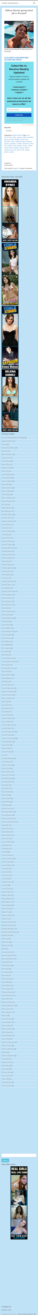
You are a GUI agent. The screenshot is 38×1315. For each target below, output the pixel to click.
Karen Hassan (6, 772)
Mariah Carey (6, 909)
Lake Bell (5, 852)
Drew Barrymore (7, 605)
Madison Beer (6, 892)
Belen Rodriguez (7, 498)
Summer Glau (6, 1072)
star (18, 150)
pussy (22, 148)
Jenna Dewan (6, 721)
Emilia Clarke (6, 615)
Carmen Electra (7, 531)
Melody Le (5, 919)
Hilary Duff (5, 701)
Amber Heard (6, 461)
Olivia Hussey (6, 979)
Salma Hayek (6, 1032)
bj (7, 139)
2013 (6, 137)
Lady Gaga (5, 845)
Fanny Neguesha (7, 658)
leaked (19, 146)
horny (31, 143)
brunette (7, 141)
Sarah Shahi (6, 1039)
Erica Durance (6, 638)
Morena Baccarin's (8, 959)
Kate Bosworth (6, 782)
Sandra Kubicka (7, 1035)
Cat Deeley (5, 534)
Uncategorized (6, 1082)
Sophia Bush (6, 1066)
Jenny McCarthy (7, 742)
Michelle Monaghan (8, 929)
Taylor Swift (5, 1079)
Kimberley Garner (7, 818)
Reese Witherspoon (8, 1005)
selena (27, 148)
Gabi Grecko (6, 665)
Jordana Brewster (7, 758)
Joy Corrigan (6, 762)
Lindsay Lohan (6, 882)
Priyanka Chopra (7, 992)
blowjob (17, 139)
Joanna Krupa (6, 752)
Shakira (4, 1052)
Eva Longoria (6, 648)
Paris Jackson (6, 989)
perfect (11, 148)
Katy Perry (5, 795)
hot (5, 146)
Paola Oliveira (6, 985)
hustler (9, 146)
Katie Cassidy (6, 792)
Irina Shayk (5, 711)
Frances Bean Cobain (9, 661)
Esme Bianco (6, 641)
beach (25, 137)
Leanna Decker (7, 865)
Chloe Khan (5, 561)
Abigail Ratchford (7, 441)
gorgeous (13, 143)
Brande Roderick (7, 501)
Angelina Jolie (6, 468)
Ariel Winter (5, 484)
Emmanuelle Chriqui (8, 631)
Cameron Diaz (6, 518)
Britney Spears (6, 508)
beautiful (30, 137)
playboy (16, 148)
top (23, 150)
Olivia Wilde (5, 982)
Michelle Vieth (6, 935)
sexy (11, 150)
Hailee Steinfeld (7, 675)
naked (30, 146)
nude (6, 148)
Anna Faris (5, 471)
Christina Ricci (6, 571)
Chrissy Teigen (7, 565)
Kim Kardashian (7, 815)
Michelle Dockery (7, 925)
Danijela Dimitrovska (8, 591)
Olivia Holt (5, 975)
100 (28, 135)
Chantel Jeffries (7, 541)
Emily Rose (5, 621)
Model (4, 949)
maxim (25, 146)
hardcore (26, 143)
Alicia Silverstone (7, 454)
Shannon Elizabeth (8, 1055)
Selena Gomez (17, 135)
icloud (14, 146)
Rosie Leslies (6, 1025)
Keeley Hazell (6, 798)
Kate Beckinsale (7, 778)
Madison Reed (6, 895)
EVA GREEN (6, 645)
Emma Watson (6, 628)
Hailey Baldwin (6, 678)
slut (15, 150)
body (22, 139)
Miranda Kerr (6, 945)
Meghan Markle (7, 915)
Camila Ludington (7, 521)
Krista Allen (5, 825)
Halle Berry (5, 681)
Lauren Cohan (6, 862)
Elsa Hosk (5, 608)
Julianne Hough (7, 765)
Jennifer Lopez (7, 735)
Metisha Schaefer (7, 922)
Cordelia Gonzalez (8, 581)
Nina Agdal (5, 969)
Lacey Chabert (6, 842)
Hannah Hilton (6, 685)
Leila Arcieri (5, 868)
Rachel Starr (6, 999)
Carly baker (5, 528)
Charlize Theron (7, 544)
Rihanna (4, 1015)
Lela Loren (5, 872)
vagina (27, 150)
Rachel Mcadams (7, 995)
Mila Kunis (5, 939)
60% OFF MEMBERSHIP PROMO (13, 438)
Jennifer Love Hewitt (8, 738)
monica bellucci (7, 952)
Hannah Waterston (8, 688)
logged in (16, 168)
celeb (12, 141)
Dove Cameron (7, 601)
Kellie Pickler (6, 802)
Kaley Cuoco (6, 768)
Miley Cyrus (5, 942)
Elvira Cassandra (7, 611)
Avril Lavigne (6, 494)
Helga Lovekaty (7, 698)
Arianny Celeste (7, 481)
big (5, 139)
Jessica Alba (6, 745)
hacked (19, 143)
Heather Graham (7, 695)
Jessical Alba (6, 748)
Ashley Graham (7, 488)
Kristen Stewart (7, 835)
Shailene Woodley (8, 1049)
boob (26, 139)
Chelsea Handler (7, 554)
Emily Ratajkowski (8, 618)
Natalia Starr (6, 962)
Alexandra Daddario (8, 448)
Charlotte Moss (7, 551)
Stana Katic (5, 1069)
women (11, 152)
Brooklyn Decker (7, 514)
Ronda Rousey (7, 1019)
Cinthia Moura (6, 575)
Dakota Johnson (7, 585)
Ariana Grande (6, 478)
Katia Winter (6, 788)
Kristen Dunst (6, 828)
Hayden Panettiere (8, 691)
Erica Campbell (7, 635)
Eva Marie (5, 651)
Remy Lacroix (6, 1009)
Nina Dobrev (6, 972)
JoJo (3, 755)
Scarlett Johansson (8, 1042)
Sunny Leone (6, 1076)
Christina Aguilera (7, 568)
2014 (10, 137)
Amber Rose (6, 464)
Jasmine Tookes (7, 718)
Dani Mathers (6, 588)
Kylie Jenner (6, 838)
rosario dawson (7, 1022)
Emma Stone (6, 625)
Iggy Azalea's (6, 708)
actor (14, 137)
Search (5, 1160)
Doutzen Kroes (7, 598)
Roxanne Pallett (7, 1029)
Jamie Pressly (6, 715)
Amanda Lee (6, 458)
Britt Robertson (7, 511)
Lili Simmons (6, 875)
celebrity (18, 141)
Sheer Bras (5, 1059)
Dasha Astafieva (7, 595)
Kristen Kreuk (6, 832)
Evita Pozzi (5, 655)
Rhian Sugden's (7, 1012)
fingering (29, 141)
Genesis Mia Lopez (8, 668)
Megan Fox (5, 912)
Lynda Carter (6, 888)
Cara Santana (6, 524)
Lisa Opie (5, 885)
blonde (11, 139)
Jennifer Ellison (7, 728)
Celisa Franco (6, 538)
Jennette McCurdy (8, 725)
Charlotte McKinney (8, 548)
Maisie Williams (7, 899)
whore (6, 152)
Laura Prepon (6, 855)
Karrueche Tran (7, 775)
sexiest (6, 150)
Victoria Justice (7, 1086)
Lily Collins (5, 878)
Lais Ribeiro (6, 848)
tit (20, 150)
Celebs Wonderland (10, 3)
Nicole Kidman (6, 965)
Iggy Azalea (5, 705)
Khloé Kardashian (7, 812)
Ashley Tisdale (6, 491)
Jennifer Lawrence (8, 732)
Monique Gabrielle (8, 955)
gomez (6, 143)
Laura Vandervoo (7, 858)
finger (23, 141)
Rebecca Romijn (7, 1002)
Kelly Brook (5, 805)
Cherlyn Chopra (7, 558)
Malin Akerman (7, 902)
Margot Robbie (7, 905)
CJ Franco (5, 578)
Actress (4, 444)
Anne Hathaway (7, 474)
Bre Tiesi (4, 504)
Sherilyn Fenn (6, 1062)
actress (19, 137)
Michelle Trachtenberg (9, 932)
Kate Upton (5, 785)
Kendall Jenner (7, 808)
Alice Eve (5, 451)
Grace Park (5, 671)
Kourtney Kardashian (9, 822)
